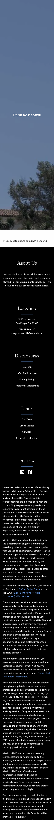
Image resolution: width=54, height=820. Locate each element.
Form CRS (27, 367)
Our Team (27, 419)
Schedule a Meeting (27, 438)
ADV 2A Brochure (27, 373)
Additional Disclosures (27, 385)
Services (27, 431)
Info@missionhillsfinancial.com (27, 333)
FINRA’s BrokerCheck (29, 589)
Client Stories (27, 425)
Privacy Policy (27, 379)
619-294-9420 (27, 329)
